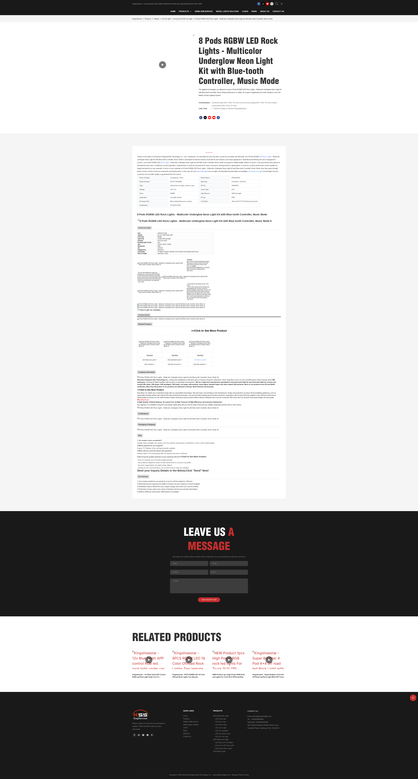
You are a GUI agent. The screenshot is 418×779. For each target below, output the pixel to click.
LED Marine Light (199, 360)
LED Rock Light (265, 157)
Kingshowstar (137, 19)
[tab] (209, 150)
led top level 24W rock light (182, 19)
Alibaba (156, 19)
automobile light (201, 171)
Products (148, 19)
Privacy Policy (244, 775)
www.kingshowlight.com (221, 775)
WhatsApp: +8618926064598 (257, 722)
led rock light (166, 19)
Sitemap (234, 775)
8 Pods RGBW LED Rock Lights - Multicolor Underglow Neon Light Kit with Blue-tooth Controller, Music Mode (234, 19)
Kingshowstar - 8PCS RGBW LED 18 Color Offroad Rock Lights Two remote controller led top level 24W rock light (188, 676)
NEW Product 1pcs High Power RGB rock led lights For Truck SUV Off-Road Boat (228, 676)
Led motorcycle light (255, 171)
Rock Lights (165, 162)
